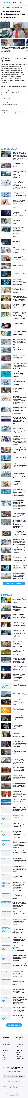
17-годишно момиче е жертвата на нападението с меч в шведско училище (18, 974)
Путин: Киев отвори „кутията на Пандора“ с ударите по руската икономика (19, 770)
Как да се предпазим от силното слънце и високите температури (19, 257)
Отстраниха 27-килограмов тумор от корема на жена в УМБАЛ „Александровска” (19, 282)
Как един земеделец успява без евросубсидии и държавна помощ (18, 644)
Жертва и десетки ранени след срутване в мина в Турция (19, 777)
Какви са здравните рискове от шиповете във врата (18, 390)
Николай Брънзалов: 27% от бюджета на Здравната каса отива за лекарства (19, 550)
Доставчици (11, 1086)
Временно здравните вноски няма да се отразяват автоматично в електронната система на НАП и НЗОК (19, 184)
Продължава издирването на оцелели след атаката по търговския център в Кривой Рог (19, 844)
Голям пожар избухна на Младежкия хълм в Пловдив (19, 717)
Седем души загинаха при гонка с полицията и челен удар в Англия (19, 809)
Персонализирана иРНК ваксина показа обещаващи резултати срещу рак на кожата (19, 213)
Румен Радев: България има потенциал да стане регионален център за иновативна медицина (19, 298)
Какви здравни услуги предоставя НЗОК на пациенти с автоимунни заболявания (19, 534)
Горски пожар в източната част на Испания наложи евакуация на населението (18, 983)
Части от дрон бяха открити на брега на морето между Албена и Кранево (19, 869)
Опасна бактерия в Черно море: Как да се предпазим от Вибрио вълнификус (18, 374)
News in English (19, 1060)
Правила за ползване (20, 1087)
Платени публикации (19, 1089)
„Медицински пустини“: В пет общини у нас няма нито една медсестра (19, 273)
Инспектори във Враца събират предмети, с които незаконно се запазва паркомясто (18, 660)
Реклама (2, 1084)
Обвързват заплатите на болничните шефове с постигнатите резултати (19, 250)
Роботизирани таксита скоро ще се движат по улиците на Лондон (19, 668)
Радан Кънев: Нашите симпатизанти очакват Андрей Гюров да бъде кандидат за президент (19, 624)
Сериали (5, 1057)
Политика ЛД (12, 1087)
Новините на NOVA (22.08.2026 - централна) (19, 816)
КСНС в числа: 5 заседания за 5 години (18, 912)
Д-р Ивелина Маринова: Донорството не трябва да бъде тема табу (19, 465)
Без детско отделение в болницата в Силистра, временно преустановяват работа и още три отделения (19, 523)
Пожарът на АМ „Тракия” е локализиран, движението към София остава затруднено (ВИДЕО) (19, 949)
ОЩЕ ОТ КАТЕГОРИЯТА (14, 583)
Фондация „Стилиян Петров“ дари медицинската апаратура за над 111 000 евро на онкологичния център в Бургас (18, 232)
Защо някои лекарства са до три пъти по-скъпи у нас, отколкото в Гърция (19, 450)
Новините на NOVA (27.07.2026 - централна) (19, 456)
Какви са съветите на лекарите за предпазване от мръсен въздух (19, 221)
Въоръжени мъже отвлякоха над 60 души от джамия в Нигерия (19, 751)
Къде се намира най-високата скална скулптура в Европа (18, 991)
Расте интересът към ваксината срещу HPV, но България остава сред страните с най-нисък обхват (19, 474)
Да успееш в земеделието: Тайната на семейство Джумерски (19, 608)
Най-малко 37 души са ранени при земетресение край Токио (18, 702)
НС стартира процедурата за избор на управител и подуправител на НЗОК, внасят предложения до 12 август (19, 440)
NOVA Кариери (20, 1058)
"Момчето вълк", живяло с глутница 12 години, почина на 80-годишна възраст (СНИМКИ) (19, 1009)
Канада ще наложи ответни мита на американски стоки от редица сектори (19, 794)
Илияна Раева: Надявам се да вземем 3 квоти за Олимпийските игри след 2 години (19, 600)
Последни (5, 1040)
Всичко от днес (7, 1042)
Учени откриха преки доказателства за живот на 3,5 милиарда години (18, 726)
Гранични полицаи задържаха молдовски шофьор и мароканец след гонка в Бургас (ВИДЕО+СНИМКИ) (18, 931)
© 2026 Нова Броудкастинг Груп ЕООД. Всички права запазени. (14, 1093)
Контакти (17, 1086)
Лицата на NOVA (20, 1042)
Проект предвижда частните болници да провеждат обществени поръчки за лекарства (19, 542)
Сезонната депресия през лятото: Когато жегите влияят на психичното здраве (18, 576)
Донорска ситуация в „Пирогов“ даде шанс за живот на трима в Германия (19, 290)
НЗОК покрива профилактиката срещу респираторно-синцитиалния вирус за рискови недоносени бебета (19, 399)
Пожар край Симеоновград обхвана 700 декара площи (19, 825)
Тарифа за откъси (4, 1086)
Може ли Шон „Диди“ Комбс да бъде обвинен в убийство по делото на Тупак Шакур (19, 744)
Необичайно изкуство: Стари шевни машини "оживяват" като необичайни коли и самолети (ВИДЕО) (18, 677)
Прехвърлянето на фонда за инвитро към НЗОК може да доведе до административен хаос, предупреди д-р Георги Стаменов (19, 316)
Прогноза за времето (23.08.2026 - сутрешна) (19, 684)
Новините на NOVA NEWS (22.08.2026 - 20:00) (19, 800)
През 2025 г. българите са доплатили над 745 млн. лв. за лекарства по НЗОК (19, 342)
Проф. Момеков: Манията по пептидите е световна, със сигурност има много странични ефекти (19, 559)
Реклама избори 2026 (10, 1084)
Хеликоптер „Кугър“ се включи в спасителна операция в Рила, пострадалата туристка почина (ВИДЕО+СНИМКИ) (18, 886)
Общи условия (23, 1086)
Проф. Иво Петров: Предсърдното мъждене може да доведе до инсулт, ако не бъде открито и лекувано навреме (19, 493)
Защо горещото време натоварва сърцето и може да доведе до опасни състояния (19, 334)
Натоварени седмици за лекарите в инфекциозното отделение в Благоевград (19, 174)
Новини (14, 2)
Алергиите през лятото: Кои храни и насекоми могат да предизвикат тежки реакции (19, 514)
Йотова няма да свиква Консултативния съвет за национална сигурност (19, 958)
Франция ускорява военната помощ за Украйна (18, 876)
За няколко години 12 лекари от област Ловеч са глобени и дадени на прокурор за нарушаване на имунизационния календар (19, 155)
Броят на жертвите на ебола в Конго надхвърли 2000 (19, 306)
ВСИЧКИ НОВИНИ (14, 1025)
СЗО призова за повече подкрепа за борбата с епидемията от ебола (19, 349)
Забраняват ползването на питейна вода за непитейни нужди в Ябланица (19, 922)
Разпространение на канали (20, 1084)
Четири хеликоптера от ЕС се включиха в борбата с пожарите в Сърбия (19, 896)
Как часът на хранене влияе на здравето (18, 264)
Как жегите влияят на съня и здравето (18, 240)
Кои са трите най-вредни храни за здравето (17, 483)
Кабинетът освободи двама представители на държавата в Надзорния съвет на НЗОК (19, 420)
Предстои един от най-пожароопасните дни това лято (19, 709)
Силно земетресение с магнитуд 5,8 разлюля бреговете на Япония (19, 785)
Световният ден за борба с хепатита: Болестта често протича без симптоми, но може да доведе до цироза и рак (19, 504)
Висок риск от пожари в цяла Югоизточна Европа (19, 964)
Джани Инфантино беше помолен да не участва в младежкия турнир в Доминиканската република (19, 905)
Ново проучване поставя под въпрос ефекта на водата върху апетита (19, 567)
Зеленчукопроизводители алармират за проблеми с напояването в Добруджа (19, 652)
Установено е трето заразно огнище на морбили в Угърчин (18, 357)
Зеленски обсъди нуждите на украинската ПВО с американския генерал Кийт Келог (18, 735)
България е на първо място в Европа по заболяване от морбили (19, 194)
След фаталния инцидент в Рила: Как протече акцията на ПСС (19, 693)
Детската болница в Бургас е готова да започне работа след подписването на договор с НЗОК (18, 430)
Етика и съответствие (8, 1089)
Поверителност (6, 1087)
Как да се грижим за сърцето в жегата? (18, 324)
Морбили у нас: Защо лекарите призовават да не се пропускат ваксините (18, 382)
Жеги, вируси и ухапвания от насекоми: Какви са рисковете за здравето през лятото (19, 366)
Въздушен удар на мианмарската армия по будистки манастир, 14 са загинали (19, 940)
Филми (4, 1059)
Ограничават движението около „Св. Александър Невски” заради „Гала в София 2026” (19, 760)
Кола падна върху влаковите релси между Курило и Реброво (19, 860)
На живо (20, 2)
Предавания (6, 1055)
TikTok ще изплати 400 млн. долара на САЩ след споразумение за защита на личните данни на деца (19, 1000)
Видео (4, 1046)
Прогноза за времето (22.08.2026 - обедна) (18, 1016)
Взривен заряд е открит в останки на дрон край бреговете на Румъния (19, 852)
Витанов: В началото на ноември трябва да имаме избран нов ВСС (19, 616)
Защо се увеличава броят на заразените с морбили (19, 165)
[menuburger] (2, 2)
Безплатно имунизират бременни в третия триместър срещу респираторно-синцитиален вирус (19, 410)
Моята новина (6, 1044)
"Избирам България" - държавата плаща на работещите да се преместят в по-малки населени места (18, 834)
